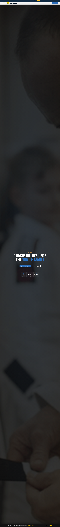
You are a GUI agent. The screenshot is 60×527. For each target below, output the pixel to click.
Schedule (43, 3)
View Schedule (36, 266)
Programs (38, 3)
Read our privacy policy (30, 525)
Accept (50, 525)
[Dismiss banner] (59, 0)
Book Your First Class (24, 266)
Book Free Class (55, 3)
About (46, 3)
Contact (49, 3)
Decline (46, 525)
